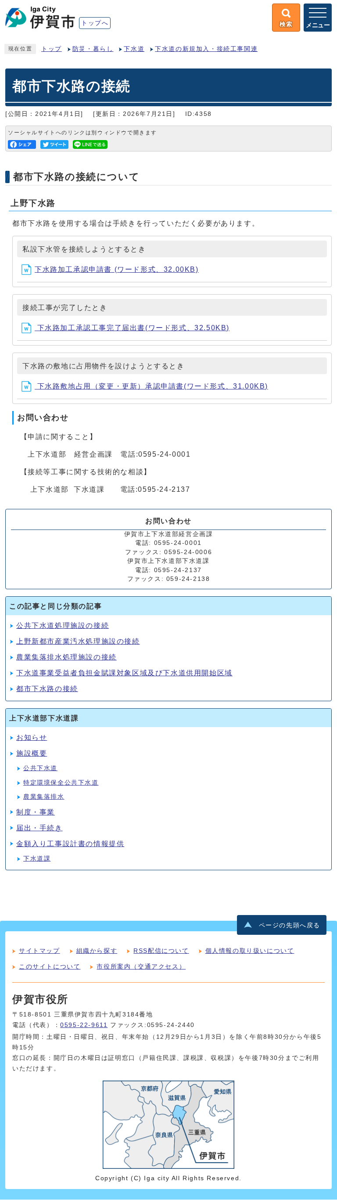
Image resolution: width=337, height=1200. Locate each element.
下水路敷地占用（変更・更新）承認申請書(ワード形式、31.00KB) (151, 386)
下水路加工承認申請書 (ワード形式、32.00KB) (117, 269)
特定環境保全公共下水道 (61, 782)
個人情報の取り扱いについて (249, 950)
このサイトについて (49, 966)
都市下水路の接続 (47, 688)
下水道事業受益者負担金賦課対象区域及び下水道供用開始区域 (124, 673)
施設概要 (31, 753)
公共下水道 (40, 768)
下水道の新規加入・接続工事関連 (206, 49)
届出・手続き (39, 828)
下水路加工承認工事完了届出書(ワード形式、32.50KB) (132, 328)
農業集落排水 (44, 796)
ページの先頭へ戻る (289, 925)
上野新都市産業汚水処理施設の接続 (78, 641)
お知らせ (31, 737)
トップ (51, 49)
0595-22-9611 (84, 1025)
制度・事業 (35, 812)
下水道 (134, 49)
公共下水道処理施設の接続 (62, 625)
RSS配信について (161, 950)
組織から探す (97, 950)
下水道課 (36, 858)
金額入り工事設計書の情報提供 (70, 843)
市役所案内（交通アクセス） (141, 966)
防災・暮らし (93, 49)
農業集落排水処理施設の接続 (66, 657)
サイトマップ (39, 950)
